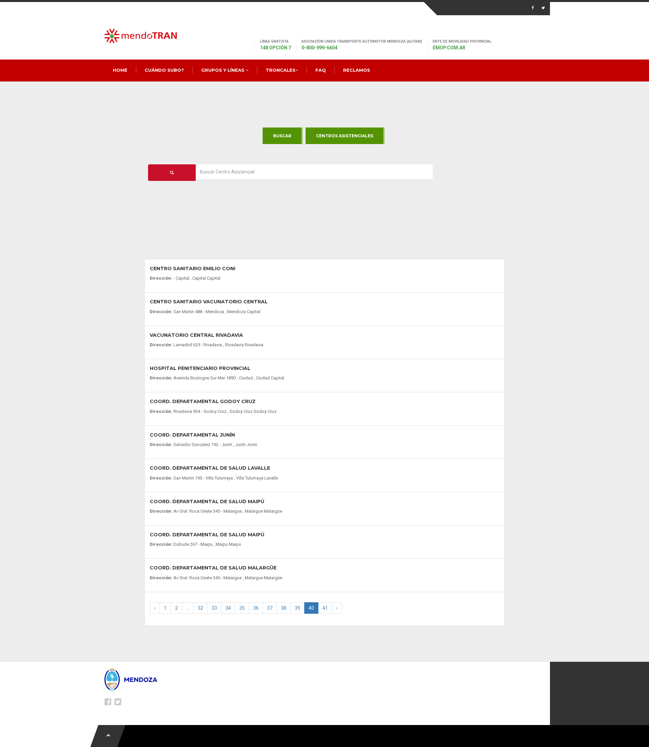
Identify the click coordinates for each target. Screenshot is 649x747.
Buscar (282, 135)
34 (228, 608)
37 (269, 608)
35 (242, 608)
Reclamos (356, 70)
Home (120, 70)
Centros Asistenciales (344, 135)
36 (256, 608)
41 (325, 608)
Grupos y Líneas (223, 70)
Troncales (280, 70)
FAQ (320, 70)
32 (200, 608)
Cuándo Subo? (164, 70)
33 (214, 608)
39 (297, 608)
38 (283, 608)
